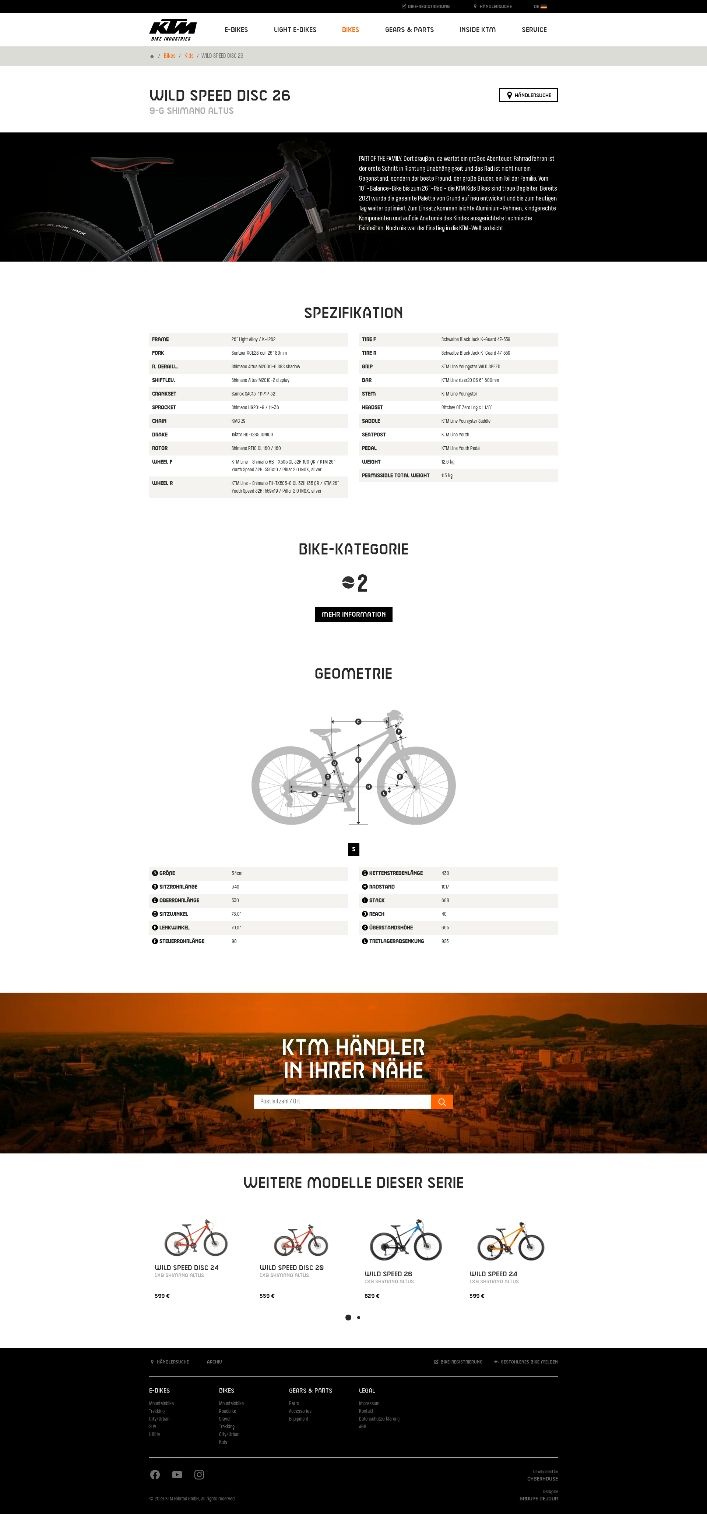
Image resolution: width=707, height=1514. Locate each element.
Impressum (369, 1404)
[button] (348, 1317)
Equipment (298, 1419)
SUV (152, 1427)
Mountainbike (161, 1404)
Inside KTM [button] (478, 30)
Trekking (157, 1411)
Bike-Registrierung (428, 6)
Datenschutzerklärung (379, 1419)
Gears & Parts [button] (409, 30)
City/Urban (159, 1419)
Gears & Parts (310, 1391)
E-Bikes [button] (236, 30)
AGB (362, 1427)
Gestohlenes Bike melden (528, 1362)
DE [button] (537, 6)
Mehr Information (353, 614)
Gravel (225, 1419)
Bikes (170, 56)
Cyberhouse (542, 1479)
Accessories (300, 1411)
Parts (294, 1404)
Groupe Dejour (539, 1499)
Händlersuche (495, 6)
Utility (154, 1434)
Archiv (213, 1362)
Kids (189, 56)
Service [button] (534, 30)
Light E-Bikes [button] (295, 30)
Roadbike (227, 1411)
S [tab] (353, 849)
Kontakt (366, 1411)
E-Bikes (159, 1391)
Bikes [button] (350, 30)
